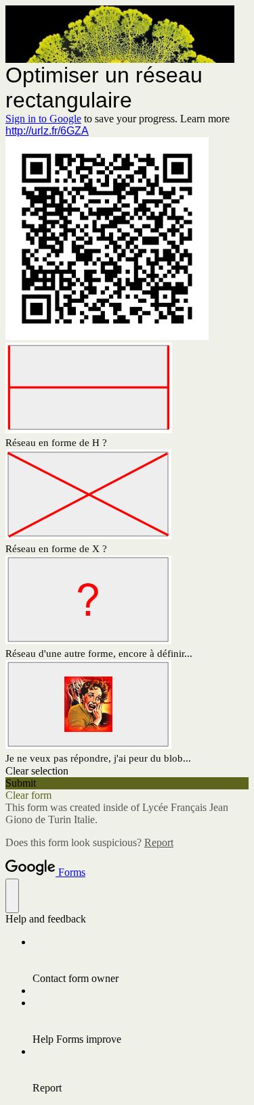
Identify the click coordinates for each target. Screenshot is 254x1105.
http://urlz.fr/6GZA (47, 131)
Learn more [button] (205, 118)
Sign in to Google (43, 118)
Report (158, 842)
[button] (127, 771)
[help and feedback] (12, 896)
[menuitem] (141, 960)
